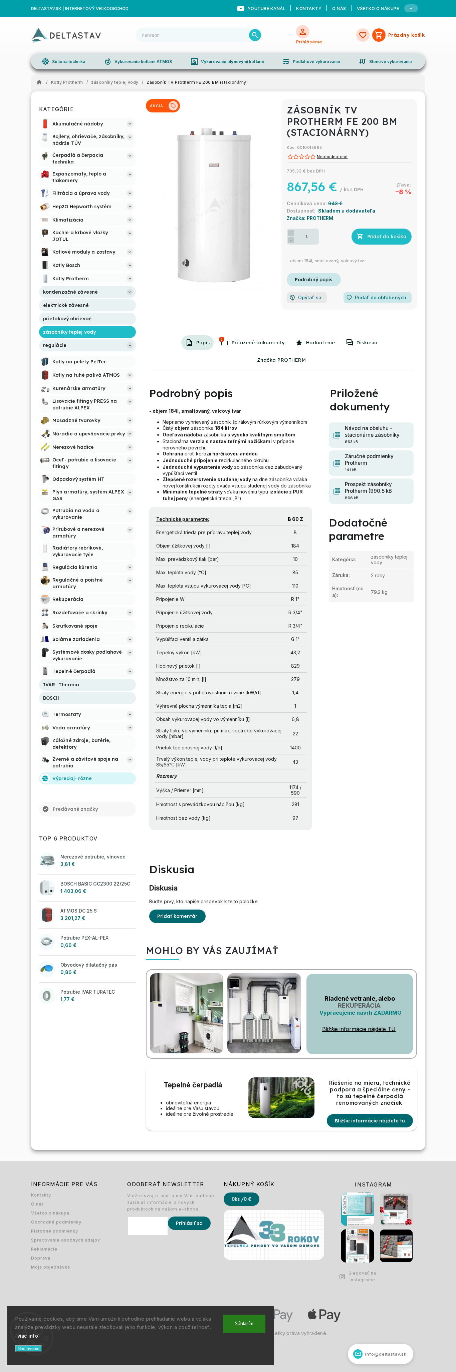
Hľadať (255, 35)
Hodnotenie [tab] (320, 343)
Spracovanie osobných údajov (65, 1240)
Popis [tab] (203, 343)
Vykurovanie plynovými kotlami (227, 61)
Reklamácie (44, 1249)
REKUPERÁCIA (359, 1005)
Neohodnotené (332, 157)
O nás (339, 8)
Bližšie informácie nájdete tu (370, 1121)
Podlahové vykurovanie (311, 61)
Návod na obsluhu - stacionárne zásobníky (372, 434)
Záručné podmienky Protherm (369, 462)
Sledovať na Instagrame (362, 1276)
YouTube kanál (267, 8)
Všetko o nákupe (50, 1213)
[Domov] (41, 82)
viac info (27, 1336)
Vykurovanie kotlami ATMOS (138, 61)
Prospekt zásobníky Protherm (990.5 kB (368, 490)
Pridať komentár (177, 916)
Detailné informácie (314, 279)
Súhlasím (244, 1323)
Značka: (310, 218)
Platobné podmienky (54, 1231)
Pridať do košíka (387, 237)
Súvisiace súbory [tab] (222, 339)
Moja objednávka (50, 1267)
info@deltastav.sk (381, 1354)
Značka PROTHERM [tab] (281, 360)
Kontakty (308, 8)
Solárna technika (63, 61)
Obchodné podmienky (56, 1222)
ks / (242, 1199)
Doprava (40, 1258)
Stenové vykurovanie (385, 61)
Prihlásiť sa (189, 1223)
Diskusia (367, 343)
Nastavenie (28, 1348)
